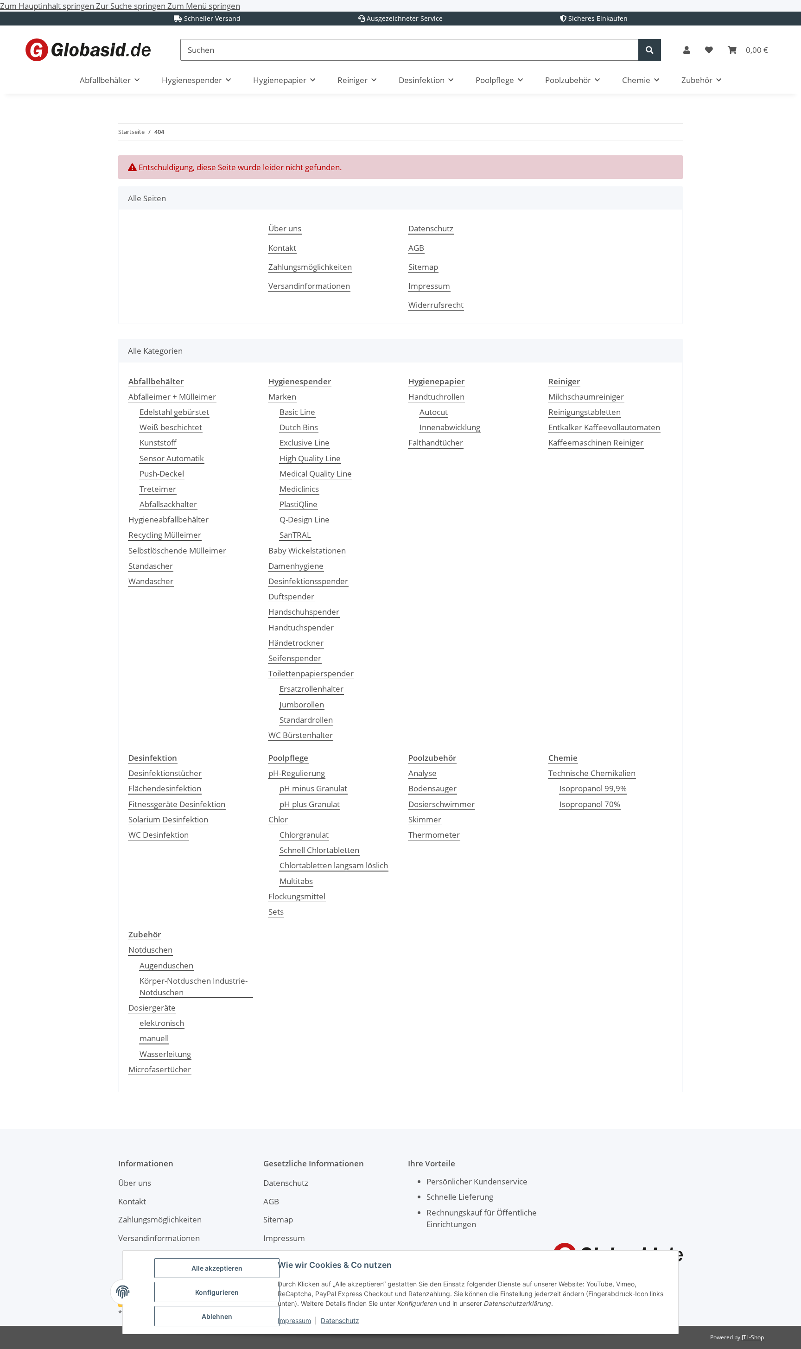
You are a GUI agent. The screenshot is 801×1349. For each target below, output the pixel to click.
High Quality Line (310, 458)
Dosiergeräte (152, 1007)
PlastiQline (299, 504)
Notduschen (150, 949)
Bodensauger (432, 788)
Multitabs (296, 881)
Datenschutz (340, 1320)
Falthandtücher (435, 442)
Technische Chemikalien (592, 773)
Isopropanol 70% (589, 804)
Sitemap (423, 266)
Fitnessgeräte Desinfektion (176, 804)
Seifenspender (294, 658)
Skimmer (424, 819)
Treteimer (158, 489)
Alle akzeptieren (216, 1268)
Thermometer (434, 834)
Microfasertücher (159, 1069)
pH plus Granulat (310, 804)
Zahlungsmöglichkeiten (310, 266)
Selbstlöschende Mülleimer (177, 550)
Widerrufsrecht (436, 304)
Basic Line (297, 412)
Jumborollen (302, 704)
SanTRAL (295, 534)
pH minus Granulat (313, 788)
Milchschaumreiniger (586, 396)
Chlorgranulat (304, 834)
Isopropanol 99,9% (593, 788)
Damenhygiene (296, 565)
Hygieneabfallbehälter (168, 519)
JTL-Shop (753, 1337)
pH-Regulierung (296, 773)
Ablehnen (217, 1316)
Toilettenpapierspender (311, 673)
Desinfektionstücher (165, 773)
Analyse (422, 773)
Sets (276, 911)
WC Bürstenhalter (300, 735)
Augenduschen (166, 965)
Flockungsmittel (296, 896)
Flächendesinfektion (164, 788)
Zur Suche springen (131, 5)
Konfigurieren (217, 1292)
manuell (154, 1038)
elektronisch (162, 1023)
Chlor (278, 819)
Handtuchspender (301, 627)
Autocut (434, 412)
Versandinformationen (309, 285)
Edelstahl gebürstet (174, 412)
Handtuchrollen (436, 396)
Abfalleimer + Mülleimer (172, 396)
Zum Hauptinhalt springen (48, 5)
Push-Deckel (162, 473)
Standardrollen (306, 719)
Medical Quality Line (316, 473)
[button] (687, 50)
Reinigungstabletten (584, 412)
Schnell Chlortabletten (319, 850)
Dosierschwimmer (441, 804)
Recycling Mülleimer (164, 534)
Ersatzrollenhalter (311, 688)
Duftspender (291, 596)
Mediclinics (299, 489)
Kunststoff (158, 442)
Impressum (294, 1320)
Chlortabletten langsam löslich (334, 865)
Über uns (284, 228)
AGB (416, 247)
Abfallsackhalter (168, 504)
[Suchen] (649, 50)
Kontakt (282, 247)
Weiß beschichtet (171, 427)
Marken (282, 396)
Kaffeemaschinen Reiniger (595, 442)
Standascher (150, 565)
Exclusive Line (305, 442)
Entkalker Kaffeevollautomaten (604, 427)
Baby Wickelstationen (307, 550)
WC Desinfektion (158, 834)
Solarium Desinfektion (168, 819)
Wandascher (150, 581)
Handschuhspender (303, 611)
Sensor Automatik (172, 458)
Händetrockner (296, 642)
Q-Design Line (305, 519)
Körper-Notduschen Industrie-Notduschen (194, 986)
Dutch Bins (299, 427)
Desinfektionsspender (308, 581)
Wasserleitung (165, 1054)
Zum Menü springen (203, 5)
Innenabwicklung (450, 427)
